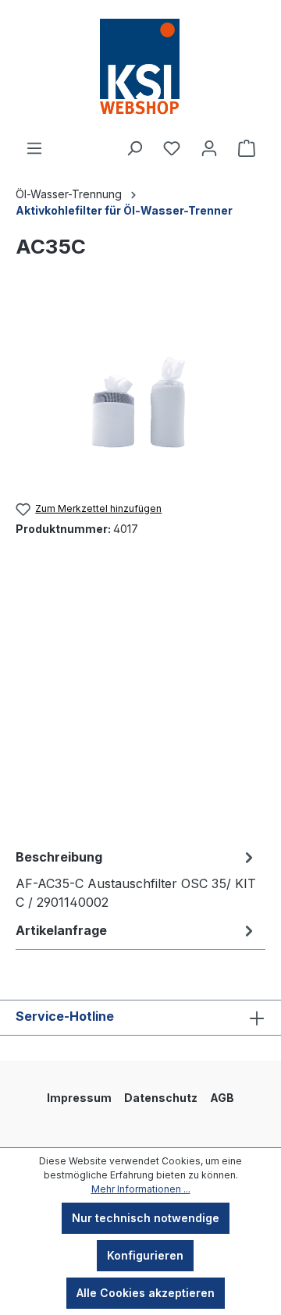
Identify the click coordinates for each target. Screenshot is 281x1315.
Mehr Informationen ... (140, 1189)
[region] (140, 394)
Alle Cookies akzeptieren (145, 1292)
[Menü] (34, 148)
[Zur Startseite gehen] (140, 69)
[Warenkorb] (246, 148)
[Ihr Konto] (209, 148)
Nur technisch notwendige (145, 1217)
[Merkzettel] (171, 148)
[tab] (137, 878)
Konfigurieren (145, 1255)
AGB (222, 1097)
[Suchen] (134, 148)
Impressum (79, 1097)
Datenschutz (160, 1097)
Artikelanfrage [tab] (61, 930)
